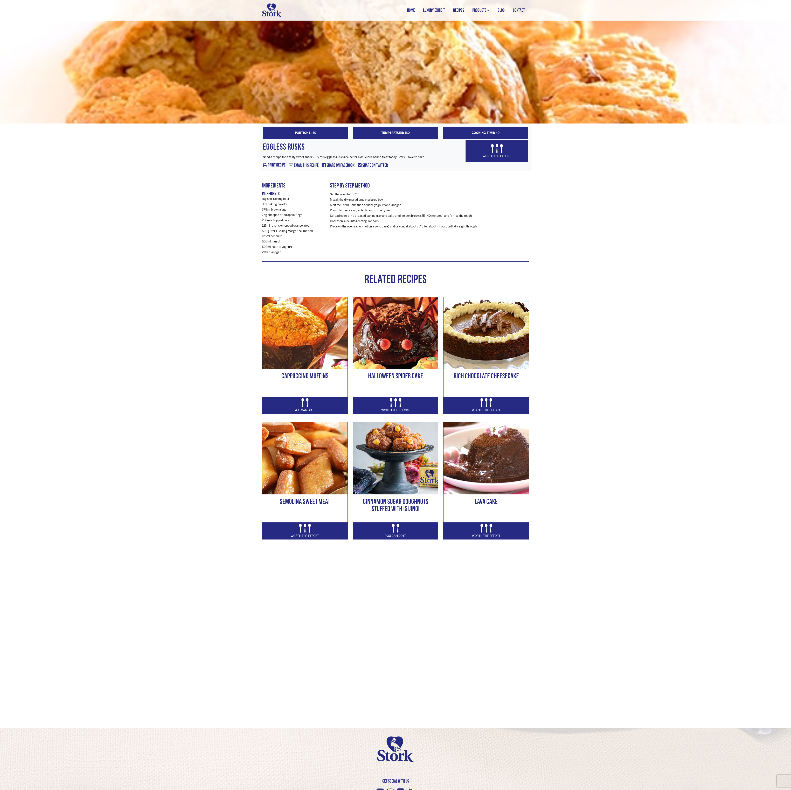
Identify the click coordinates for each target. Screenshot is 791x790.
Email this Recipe (306, 165)
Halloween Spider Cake (395, 376)
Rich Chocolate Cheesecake (486, 376)
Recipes (458, 10)
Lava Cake (486, 501)
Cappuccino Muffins (305, 376)
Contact (519, 10)
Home (411, 10)
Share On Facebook (340, 165)
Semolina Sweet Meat (305, 501)
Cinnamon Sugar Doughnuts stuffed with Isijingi (395, 505)
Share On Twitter (375, 165)
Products (479, 10)
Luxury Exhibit (434, 10)
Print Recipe (277, 165)
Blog (501, 10)
